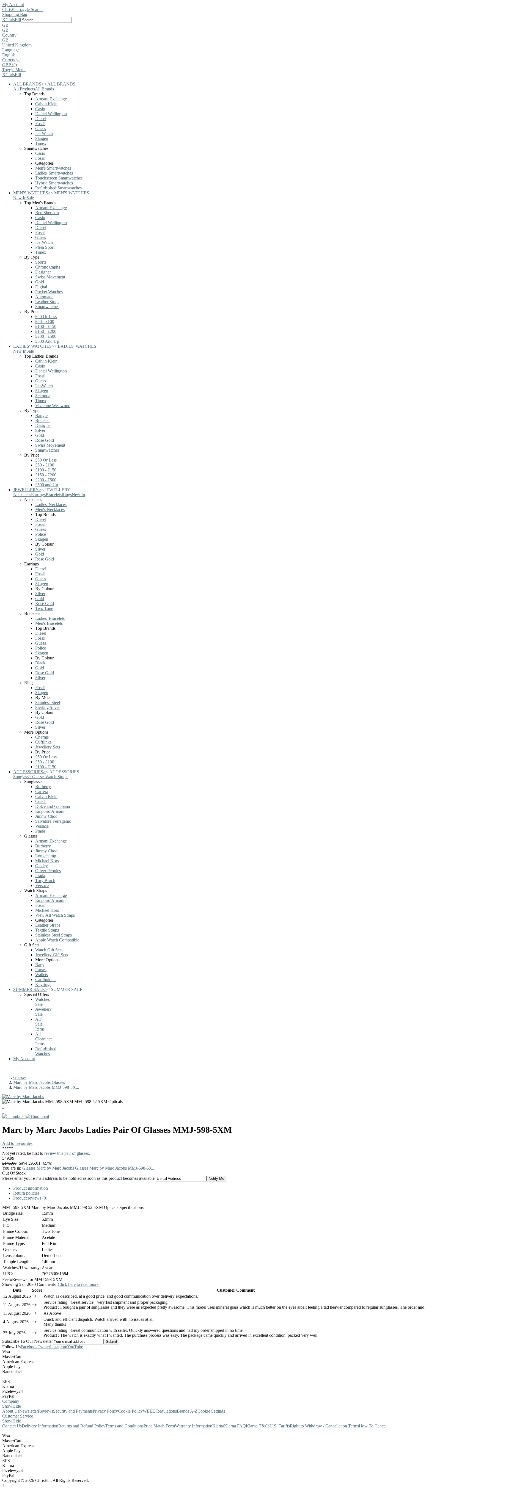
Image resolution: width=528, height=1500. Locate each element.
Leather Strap (47, 301)
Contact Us (12, 1426)
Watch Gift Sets (48, 949)
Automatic (44, 296)
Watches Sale (42, 1002)
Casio (40, 108)
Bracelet (42, 420)
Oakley (41, 865)
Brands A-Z (187, 1411)
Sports (40, 262)
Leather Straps (47, 925)
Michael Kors (47, 860)
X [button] (4, 19)
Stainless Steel (47, 702)
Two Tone (44, 608)
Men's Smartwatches (53, 168)
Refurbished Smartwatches (58, 188)
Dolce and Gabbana (52, 806)
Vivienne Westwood (52, 405)
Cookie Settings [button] (211, 1411)
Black (40, 663)
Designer (43, 272)
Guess (40, 128)
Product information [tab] (30, 1188)
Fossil (40, 123)
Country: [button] (10, 35)
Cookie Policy (130, 1411)
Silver (40, 430)
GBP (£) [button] (9, 64)
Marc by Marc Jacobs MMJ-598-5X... (46, 1087)
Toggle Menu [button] (14, 69)
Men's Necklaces (50, 509)
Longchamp (45, 855)
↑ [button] (3, 1485)
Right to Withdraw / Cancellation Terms (324, 1426)
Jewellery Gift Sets (51, 954)
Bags (39, 964)
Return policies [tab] (26, 1193)
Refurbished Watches (45, 1051)
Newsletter (28, 1411)
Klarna (218, 1426)
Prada (40, 831)
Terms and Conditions (124, 1426)
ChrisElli (10, 9)
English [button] (8, 55)
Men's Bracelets (49, 623)
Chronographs (47, 267)
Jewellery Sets (47, 747)
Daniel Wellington (51, 113)
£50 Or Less (46, 316)
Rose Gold (44, 440)
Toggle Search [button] (30, 9)
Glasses (19, 1077)
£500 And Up (47, 341)
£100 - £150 (45, 326)
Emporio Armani (49, 811)
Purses (40, 969)
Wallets (41, 974)
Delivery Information (40, 1426)
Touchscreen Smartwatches (58, 178)
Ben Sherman (47, 212)
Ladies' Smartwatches (54, 173)
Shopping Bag (14, 14)
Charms (42, 737)
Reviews (45, 1411)
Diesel (40, 118)
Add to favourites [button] (17, 1143)
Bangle (41, 415)
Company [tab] (10, 1401)
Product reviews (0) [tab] (30, 1198)
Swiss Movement (50, 277)
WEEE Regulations (160, 1411)
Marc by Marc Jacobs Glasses (39, 1082)
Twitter (44, 1346)
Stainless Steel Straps (53, 935)
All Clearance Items (44, 1039)
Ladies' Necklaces (51, 504)
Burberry (43, 786)
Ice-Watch (44, 133)
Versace (42, 826)
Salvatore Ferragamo (53, 821)
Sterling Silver (47, 707)
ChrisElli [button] (13, 19)
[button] (264, 25)
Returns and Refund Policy (81, 1426)
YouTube (75, 1346)
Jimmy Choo (46, 816)
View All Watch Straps (55, 915)
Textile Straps (47, 930)
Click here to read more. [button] (79, 1284)
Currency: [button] (11, 59)
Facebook (29, 1346)
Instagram (58, 1346)
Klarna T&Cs (258, 1426)
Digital (41, 286)
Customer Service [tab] (17, 1416)
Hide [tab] (16, 1406)
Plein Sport (44, 247)
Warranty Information (193, 1426)
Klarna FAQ (235, 1426)
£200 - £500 (45, 336)
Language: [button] (11, 50)
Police (40, 534)
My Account (13, 4)
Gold (39, 282)
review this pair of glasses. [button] (67, 1153)
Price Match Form (159, 1426)
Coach (40, 801)
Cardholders (45, 979)
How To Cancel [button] (373, 1426)
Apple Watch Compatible (57, 940)
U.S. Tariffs (280, 1426)
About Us (10, 1411)
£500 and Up (46, 484)
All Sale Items (40, 1024)
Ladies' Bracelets (50, 618)
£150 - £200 (45, 331)
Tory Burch (45, 880)
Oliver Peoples (48, 870)
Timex (40, 143)
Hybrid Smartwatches (54, 183)
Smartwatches (47, 306)
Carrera (41, 791)
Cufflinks (43, 742)
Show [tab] (7, 1406)
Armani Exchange (51, 98)
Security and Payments (73, 1411)
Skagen (41, 138)
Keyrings (43, 984)
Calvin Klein (46, 103)
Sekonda (42, 395)
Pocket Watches (49, 291)
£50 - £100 (44, 321)
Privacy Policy (105, 1411)
